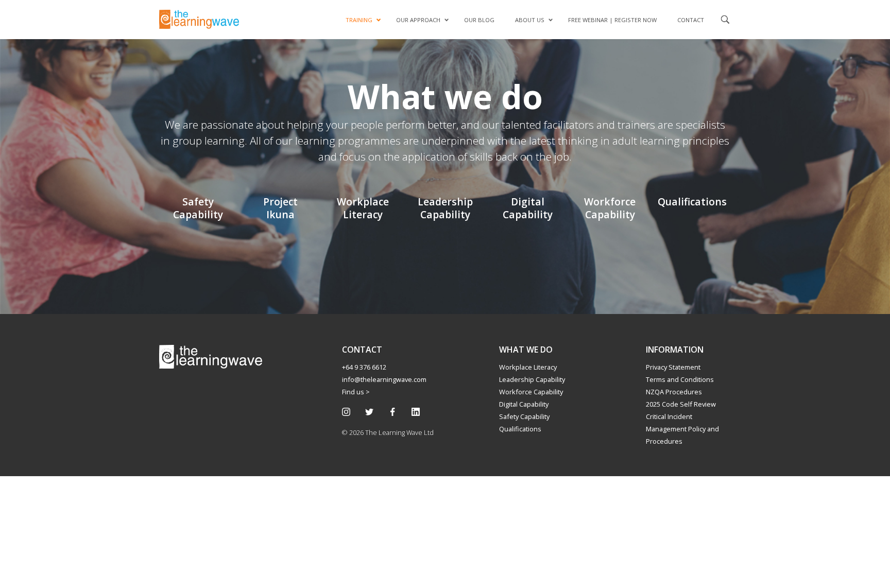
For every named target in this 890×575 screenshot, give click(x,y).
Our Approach (418, 20)
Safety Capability (524, 416)
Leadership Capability (532, 379)
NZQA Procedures (674, 391)
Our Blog (479, 20)
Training (359, 20)
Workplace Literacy (528, 367)
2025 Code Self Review (681, 404)
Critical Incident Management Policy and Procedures (682, 429)
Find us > (356, 391)
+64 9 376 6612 (364, 367)
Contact (690, 20)
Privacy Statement (673, 367)
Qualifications (520, 428)
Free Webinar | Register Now (612, 20)
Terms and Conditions (680, 379)
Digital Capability (524, 404)
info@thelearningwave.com (384, 379)
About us (529, 20)
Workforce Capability (531, 391)
